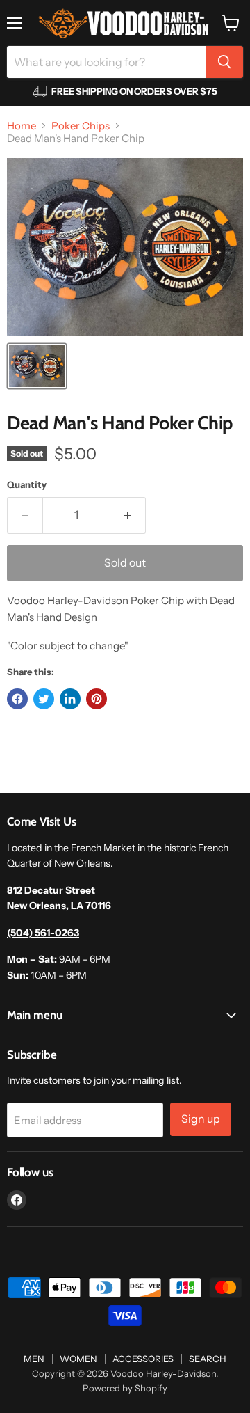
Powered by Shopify (125, 1388)
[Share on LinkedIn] (70, 698)
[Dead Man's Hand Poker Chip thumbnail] (37, 366)
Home (21, 126)
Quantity (27, 485)
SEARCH (207, 1358)
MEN (34, 1358)
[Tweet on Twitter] (43, 698)
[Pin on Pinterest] (96, 698)
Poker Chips (80, 126)
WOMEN (78, 1358)
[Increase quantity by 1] (128, 515)
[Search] (224, 62)
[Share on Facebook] (17, 698)
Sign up (200, 1119)
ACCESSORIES (143, 1358)
